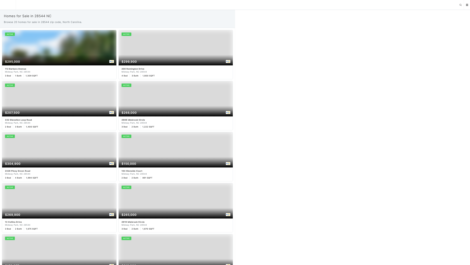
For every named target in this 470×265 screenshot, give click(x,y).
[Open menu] (467, 5)
